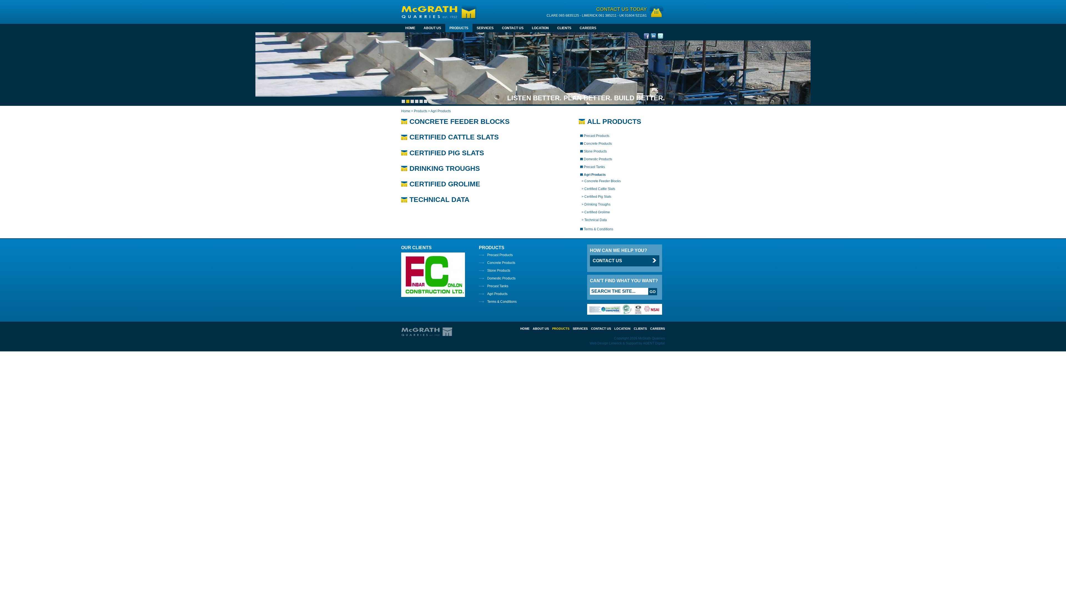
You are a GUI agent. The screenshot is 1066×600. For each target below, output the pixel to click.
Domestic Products (501, 278)
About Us (432, 28)
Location (540, 28)
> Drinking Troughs (596, 204)
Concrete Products (501, 263)
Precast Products (500, 255)
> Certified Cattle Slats (598, 189)
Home (410, 28)
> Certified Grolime (596, 212)
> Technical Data (594, 220)
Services (485, 28)
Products (458, 28)
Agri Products (497, 294)
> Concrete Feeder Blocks (601, 181)
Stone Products (498, 270)
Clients (564, 28)
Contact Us (513, 28)
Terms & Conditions (502, 302)
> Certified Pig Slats (596, 197)
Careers (588, 28)
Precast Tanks (497, 286)
